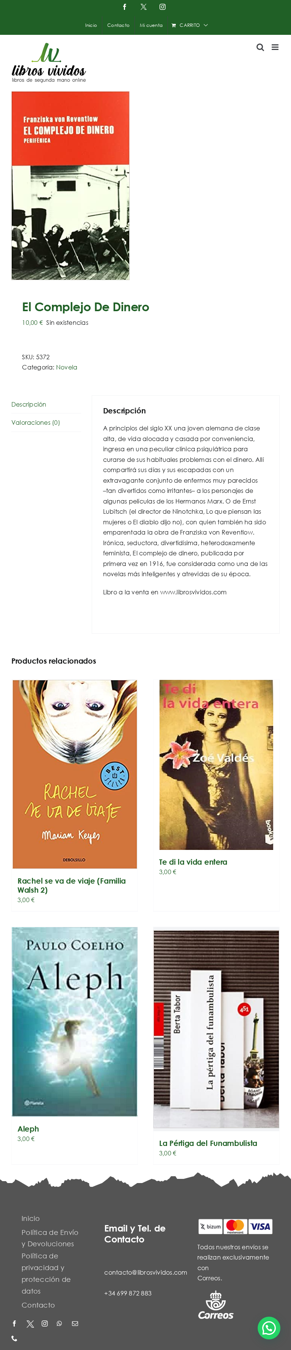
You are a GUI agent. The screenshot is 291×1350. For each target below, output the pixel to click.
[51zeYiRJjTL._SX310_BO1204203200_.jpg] (145, 185)
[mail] (76, 1324)
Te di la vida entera (193, 861)
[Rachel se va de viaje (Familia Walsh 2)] (75, 774)
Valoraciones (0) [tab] (35, 422)
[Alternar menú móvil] (276, 47)
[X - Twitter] (30, 1324)
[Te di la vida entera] (216, 765)
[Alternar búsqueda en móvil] (260, 47)
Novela (66, 367)
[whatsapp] (60, 1324)
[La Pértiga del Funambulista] (216, 1029)
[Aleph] (75, 1022)
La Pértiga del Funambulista (208, 1143)
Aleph (28, 1128)
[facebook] (15, 1324)
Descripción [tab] (29, 404)
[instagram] (45, 1324)
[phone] (15, 1338)
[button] (269, 1328)
